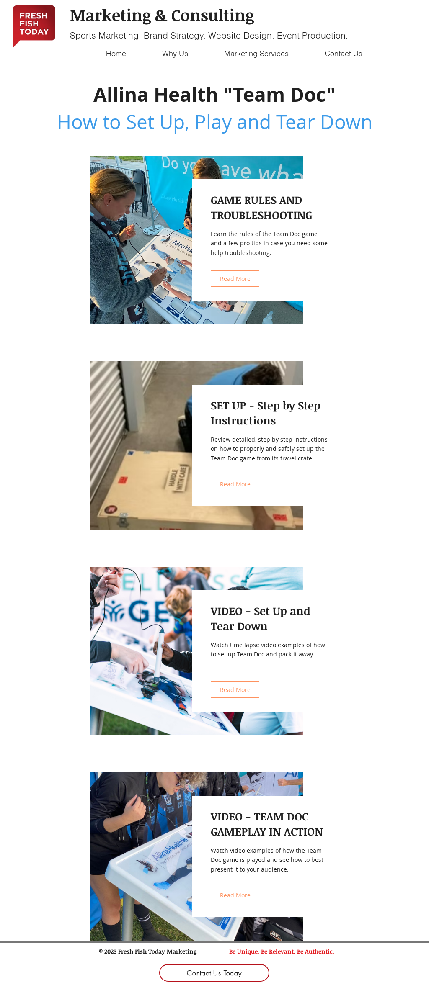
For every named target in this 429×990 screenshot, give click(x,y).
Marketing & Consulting (162, 15)
